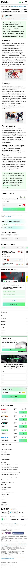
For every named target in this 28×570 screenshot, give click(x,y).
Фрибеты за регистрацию (9, 294)
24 (3, 375)
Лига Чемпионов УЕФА (6, 449)
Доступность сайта (5, 564)
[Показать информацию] (26, 388)
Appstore (5, 512)
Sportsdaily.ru (4, 519)
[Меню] (26, 2)
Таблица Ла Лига (5, 494)
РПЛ (2, 456)
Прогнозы (7, 6)
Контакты (3, 556)
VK (20, 512)
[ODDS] (4, 2)
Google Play (13, 512)
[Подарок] (20, 2)
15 (3, 371)
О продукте (3, 562)
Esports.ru (14, 519)
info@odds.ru (16, 523)
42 (3, 382)
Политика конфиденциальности (7, 558)
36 (3, 378)
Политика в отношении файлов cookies (9, 567)
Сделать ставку (14, 349)
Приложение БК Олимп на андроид (9, 464)
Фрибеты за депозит (8, 297)
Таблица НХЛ (4, 504)
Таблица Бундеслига (6, 487)
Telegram (23, 512)
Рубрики (3, 324)
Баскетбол (3, 330)
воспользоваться (7, 185)
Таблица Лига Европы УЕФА (7, 482)
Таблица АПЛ (4, 489)
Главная (2, 6)
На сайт (23, 412)
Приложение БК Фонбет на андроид (9, 467)
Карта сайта (8, 556)
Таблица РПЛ (4, 484)
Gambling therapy (8, 533)
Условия (14, 300)
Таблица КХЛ (4, 502)
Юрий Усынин (8, 216)
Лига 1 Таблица (4, 497)
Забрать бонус (14, 304)
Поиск (23, 2)
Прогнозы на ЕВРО (5, 459)
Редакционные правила (12, 562)
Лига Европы (4, 447)
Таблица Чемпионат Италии (7, 492)
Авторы (11, 564)
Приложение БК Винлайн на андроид (9, 474)
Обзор (15, 412)
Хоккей (2, 333)
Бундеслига (3, 452)
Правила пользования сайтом (18, 556)
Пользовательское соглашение (7, 566)
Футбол (2, 327)
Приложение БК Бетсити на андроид (9, 469)
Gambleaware (18, 533)
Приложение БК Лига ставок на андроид (10, 472)
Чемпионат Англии (5, 454)
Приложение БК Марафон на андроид (10, 477)
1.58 (24, 346)
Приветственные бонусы (9, 291)
